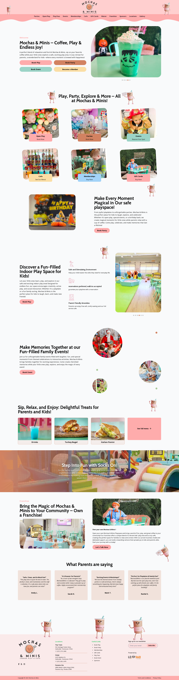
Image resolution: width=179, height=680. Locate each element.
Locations (133, 16)
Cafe (86, 16)
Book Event (36, 69)
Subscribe (151, 645)
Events (65, 16)
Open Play (46, 16)
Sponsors (123, 16)
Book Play (36, 63)
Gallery (142, 16)
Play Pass (56, 16)
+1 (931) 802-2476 (60, 661)
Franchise (113, 16)
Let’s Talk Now (101, 547)
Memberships (76, 16)
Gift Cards (94, 16)
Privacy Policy (157, 678)
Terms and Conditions (144, 678)
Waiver (104, 16)
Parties (37, 16)
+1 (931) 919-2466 (60, 651)
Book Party (70, 63)
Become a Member (70, 69)
